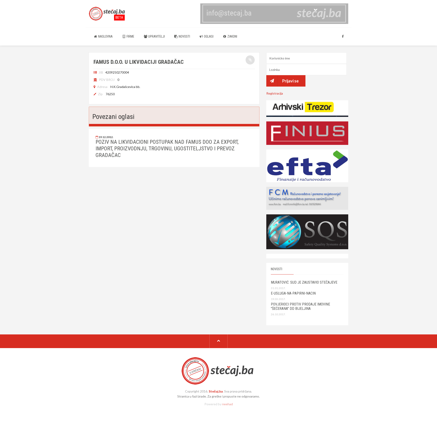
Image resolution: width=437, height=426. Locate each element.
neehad (227, 404)
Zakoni (232, 36)
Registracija (274, 93)
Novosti (184, 36)
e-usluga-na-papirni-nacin (293, 293)
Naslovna (105, 36)
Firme (130, 36)
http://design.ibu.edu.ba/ (218, 412)
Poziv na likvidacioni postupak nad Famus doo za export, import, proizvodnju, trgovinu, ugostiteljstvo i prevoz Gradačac (167, 148)
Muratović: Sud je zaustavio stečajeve (304, 282)
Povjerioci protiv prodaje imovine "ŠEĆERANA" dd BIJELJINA (300, 306)
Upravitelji (156, 36)
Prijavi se (290, 80)
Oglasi (208, 36)
